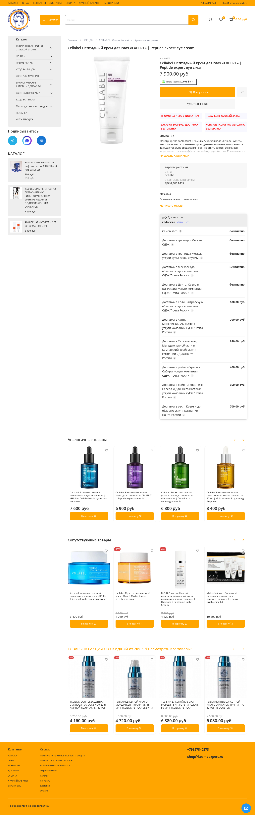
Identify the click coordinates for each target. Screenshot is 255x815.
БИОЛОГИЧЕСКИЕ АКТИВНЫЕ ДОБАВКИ (28, 84)
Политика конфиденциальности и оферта (62, 755)
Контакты (45, 780)
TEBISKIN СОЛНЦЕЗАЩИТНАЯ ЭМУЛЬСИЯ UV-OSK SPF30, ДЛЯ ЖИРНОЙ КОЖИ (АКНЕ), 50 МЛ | (88, 704)
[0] (221, 19)
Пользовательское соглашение (56, 760)
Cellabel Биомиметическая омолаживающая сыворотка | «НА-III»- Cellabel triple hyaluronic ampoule (88, 497)
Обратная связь (48, 770)
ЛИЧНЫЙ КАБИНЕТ (90, 3)
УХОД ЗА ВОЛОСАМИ (28, 93)
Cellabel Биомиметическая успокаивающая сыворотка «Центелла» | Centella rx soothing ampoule (177, 497)
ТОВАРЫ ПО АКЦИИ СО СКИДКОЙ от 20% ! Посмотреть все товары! (130, 648)
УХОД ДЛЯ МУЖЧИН (27, 76)
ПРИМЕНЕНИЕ (24, 62)
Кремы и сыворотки (146, 40)
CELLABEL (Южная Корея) (114, 40)
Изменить (183, 222)
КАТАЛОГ (13, 3)
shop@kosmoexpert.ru (234, 3)
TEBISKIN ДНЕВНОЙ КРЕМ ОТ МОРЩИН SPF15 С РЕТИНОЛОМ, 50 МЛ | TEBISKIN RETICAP (179, 704)
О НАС (25, 3)
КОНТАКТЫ (39, 3)
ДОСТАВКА (55, 3)
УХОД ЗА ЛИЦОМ (25, 69)
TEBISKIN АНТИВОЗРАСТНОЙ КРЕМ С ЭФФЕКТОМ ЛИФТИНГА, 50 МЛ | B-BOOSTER (225, 704)
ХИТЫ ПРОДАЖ (24, 119)
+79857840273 (207, 3)
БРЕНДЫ (88, 40)
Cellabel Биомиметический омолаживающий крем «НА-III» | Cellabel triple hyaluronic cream (88, 596)
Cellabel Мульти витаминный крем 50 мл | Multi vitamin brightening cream (133, 596)
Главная (72, 40)
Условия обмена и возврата (55, 765)
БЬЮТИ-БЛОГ (112, 3)
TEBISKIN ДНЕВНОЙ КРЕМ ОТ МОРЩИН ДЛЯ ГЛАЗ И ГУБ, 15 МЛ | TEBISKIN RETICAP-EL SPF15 (134, 704)
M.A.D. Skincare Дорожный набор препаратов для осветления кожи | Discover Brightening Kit (223, 597)
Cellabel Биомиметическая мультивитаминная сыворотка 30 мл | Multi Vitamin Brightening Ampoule (225, 497)
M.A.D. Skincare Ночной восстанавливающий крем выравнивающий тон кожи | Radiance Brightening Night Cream (178, 599)
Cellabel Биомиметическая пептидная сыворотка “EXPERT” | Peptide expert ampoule (134, 495)
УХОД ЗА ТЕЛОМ (25, 99)
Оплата (44, 790)
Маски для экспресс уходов (32, 106)
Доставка (45, 785)
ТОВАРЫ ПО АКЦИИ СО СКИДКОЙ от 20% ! (29, 47)
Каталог (53, 19)
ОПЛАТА (70, 3)
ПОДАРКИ (21, 113)
